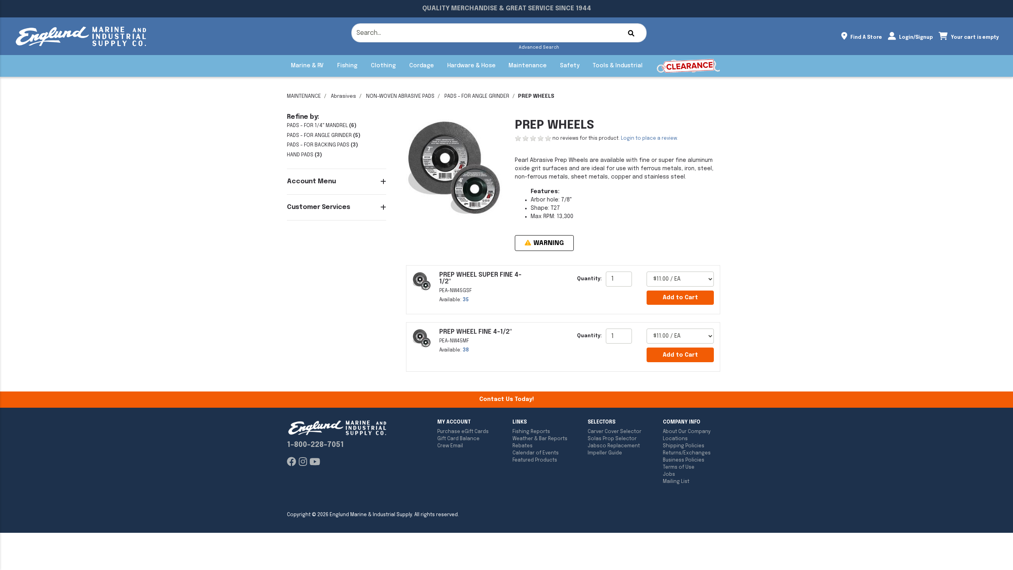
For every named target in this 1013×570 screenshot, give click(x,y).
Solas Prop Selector (612, 439)
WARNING (548, 243)
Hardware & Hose (471, 65)
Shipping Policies (683, 446)
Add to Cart (680, 297)
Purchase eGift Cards (463, 431)
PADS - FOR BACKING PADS (318, 145)
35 (466, 300)
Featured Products (534, 460)
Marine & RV (307, 65)
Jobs (669, 474)
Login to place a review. (649, 138)
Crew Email (450, 446)
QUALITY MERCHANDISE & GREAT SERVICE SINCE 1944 (506, 8)
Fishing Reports (531, 431)
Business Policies (683, 460)
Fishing (347, 65)
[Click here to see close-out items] (688, 66)
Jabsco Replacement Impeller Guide (614, 450)
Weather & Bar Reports (539, 439)
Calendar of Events (535, 453)
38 (466, 350)
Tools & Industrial (618, 65)
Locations (675, 439)
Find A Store (865, 37)
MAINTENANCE (304, 96)
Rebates (522, 446)
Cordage (421, 65)
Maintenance (527, 65)
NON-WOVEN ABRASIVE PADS (400, 96)
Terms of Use (678, 467)
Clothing (383, 65)
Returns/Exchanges (687, 453)
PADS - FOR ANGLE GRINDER (476, 96)
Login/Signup (915, 37)
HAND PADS (300, 155)
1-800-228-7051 (315, 444)
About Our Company (687, 431)
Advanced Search (539, 47)
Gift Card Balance (458, 439)
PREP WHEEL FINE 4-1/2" (475, 332)
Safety (569, 65)
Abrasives (343, 96)
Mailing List (676, 481)
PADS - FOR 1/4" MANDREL (317, 125)
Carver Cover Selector (614, 431)
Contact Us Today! (506, 399)
